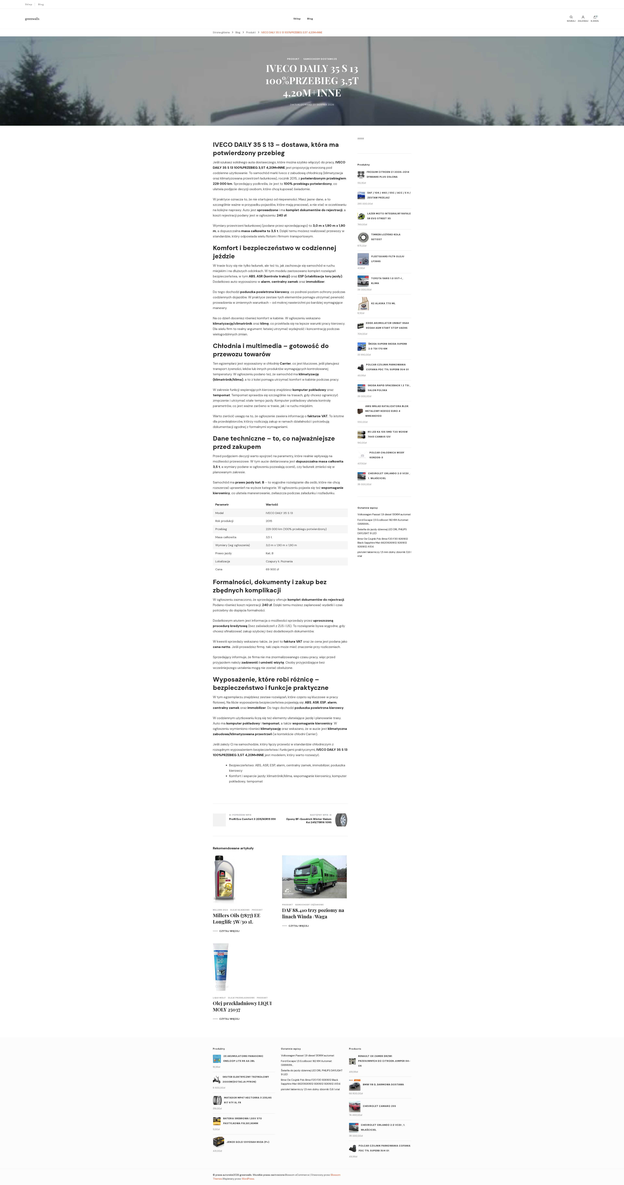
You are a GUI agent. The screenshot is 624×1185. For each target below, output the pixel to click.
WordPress (248, 1178)
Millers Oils (220, 910)
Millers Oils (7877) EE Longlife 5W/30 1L (236, 918)
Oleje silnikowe (240, 910)
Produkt (293, 59)
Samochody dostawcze (320, 59)
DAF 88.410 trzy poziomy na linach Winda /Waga (313, 913)
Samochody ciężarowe (309, 905)
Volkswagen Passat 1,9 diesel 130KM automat (384, 514)
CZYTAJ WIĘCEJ (229, 931)
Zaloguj (583, 21)
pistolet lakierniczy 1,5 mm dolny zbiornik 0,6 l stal (310, 1089)
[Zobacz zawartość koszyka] (595, 18)
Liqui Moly (219, 998)
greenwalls (32, 18)
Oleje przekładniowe (241, 998)
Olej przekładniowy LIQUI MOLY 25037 (242, 1006)
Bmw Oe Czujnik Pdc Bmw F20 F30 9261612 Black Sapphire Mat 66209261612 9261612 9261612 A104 (383, 542)
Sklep (28, 4)
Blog (41, 4)
